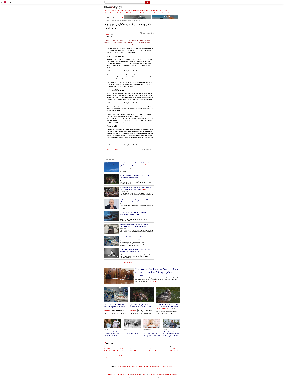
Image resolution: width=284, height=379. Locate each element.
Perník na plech (146, 359)
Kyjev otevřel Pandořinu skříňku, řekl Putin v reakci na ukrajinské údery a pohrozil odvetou (156, 272)
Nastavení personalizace (171, 374)
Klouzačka (146, 366)
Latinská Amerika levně (160, 357)
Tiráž (129, 374)
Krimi (147, 10)
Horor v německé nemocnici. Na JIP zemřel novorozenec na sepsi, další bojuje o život (133, 238)
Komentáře (142, 10)
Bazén (119, 366)
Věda (118, 12)
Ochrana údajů (151, 374)
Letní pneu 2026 (172, 348)
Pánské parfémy (174, 369)
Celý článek (153, 281)
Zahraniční (127, 10)
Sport (141, 12)
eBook (143, 33)
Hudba (121, 253)
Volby (122, 10)
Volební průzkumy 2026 (109, 350)
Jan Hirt (119, 352)
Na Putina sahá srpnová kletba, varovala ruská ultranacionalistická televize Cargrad (134, 201)
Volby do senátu (108, 357)
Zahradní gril (165, 366)
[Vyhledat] (147, 2)
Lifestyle (161, 10)
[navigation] (2, 2)
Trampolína (134, 366)
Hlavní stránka (107, 10)
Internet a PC (107, 12)
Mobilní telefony (120, 369)
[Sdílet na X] (153, 149)
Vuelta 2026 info (121, 348)
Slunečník (140, 366)
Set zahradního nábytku (155, 366)
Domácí (118, 10)
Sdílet (148, 33)
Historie (127, 12)
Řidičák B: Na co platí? (173, 355)
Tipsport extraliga (134, 352)
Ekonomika (155, 10)
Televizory (159, 369)
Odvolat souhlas (160, 374)
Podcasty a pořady (134, 12)
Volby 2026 (107, 348)
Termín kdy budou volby (110, 355)
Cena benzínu (150, 364)
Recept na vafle (146, 357)
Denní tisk (164, 12)
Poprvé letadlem (159, 350)
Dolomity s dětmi (159, 359)
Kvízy (144, 12)
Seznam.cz (279, 2)
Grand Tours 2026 (121, 359)
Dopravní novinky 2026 (173, 352)
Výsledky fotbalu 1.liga (135, 350)
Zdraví (121, 216)
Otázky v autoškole (172, 357)
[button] (111, 167)
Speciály (149, 12)
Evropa (121, 179)
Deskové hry (153, 369)
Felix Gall (119, 357)
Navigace (117, 153)
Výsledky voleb (107, 352)
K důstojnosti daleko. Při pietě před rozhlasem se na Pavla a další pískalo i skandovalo (135, 188)
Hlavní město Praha (124, 191)
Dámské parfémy (138, 369)
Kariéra (124, 374)
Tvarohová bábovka (147, 355)
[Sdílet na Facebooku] (150, 149)
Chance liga (132, 348)
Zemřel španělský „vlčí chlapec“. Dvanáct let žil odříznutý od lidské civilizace (134, 176)
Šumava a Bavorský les (160, 352)
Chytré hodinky (166, 369)
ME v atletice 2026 (134, 355)
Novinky (106, 32)
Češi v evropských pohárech (161, 364)
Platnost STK (171, 359)
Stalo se (114, 10)
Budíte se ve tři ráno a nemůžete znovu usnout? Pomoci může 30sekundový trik (134, 213)
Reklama (120, 374)
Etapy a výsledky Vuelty (122, 350)
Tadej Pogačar (120, 355)
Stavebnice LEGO (129, 369)
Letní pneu (146, 369)
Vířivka (170, 366)
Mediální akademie (135, 374)
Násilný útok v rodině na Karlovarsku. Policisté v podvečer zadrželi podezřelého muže (134, 164)
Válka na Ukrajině (135, 10)
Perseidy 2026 (142, 364)
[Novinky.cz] (113, 8)
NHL (131, 359)
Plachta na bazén (126, 366)
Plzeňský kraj (123, 228)
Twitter (114, 374)
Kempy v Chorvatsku (160, 348)
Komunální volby (108, 359)
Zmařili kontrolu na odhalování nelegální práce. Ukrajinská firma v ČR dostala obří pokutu (134, 225)
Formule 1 (132, 357)
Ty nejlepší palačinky (147, 348)
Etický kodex (144, 374)
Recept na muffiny (146, 350)
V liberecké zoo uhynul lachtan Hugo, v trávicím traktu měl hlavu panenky (167, 305)
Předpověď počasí (134, 364)
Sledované (170, 12)
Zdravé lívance (145, 352)
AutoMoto (114, 12)
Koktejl (165, 10)
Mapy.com (126, 364)
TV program (158, 12)
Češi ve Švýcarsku (159, 355)
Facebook (110, 374)
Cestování (122, 12)
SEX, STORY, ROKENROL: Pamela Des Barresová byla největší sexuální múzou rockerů (135, 250)
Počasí (153, 12)
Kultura (150, 10)
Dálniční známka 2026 (173, 350)
